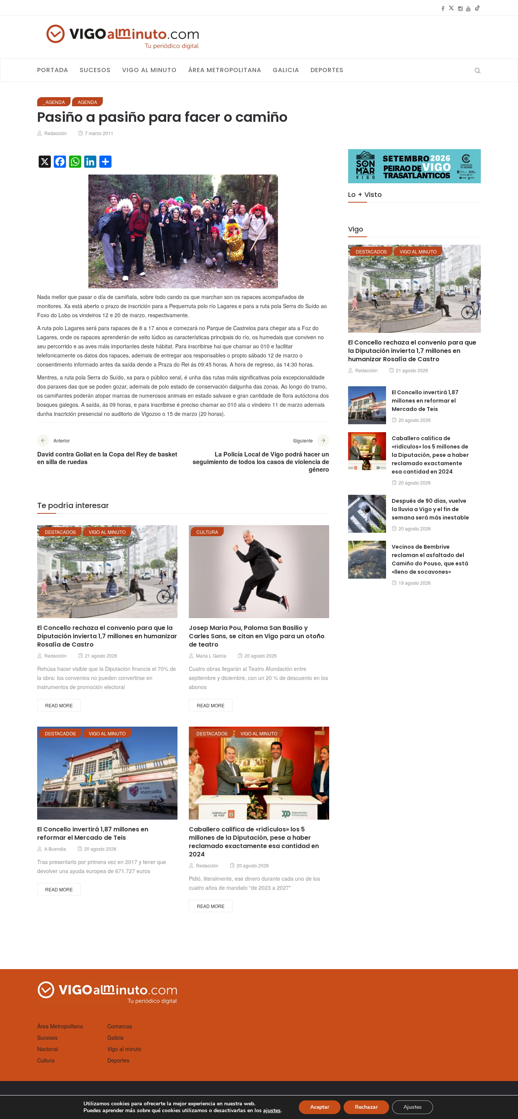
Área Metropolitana (224, 70)
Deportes (327, 70)
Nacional (47, 1049)
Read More (59, 705)
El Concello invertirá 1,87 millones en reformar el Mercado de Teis (92, 833)
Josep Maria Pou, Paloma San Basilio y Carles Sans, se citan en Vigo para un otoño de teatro (257, 636)
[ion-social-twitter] (451, 8)
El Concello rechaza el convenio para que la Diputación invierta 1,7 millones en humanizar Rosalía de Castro (107, 636)
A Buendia (55, 848)
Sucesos (95, 70)
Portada (52, 70)
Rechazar (366, 1107)
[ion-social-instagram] (460, 8)
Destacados (60, 532)
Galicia (286, 70)
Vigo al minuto (149, 70)
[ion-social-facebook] (442, 8)
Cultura (207, 532)
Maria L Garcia (211, 655)
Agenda (87, 102)
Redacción (55, 133)
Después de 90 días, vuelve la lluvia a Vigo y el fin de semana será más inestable (430, 509)
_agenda (54, 102)
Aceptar (319, 1107)
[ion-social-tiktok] (477, 8)
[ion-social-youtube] (468, 8)
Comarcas (119, 1026)
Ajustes (412, 1107)
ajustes (272, 1110)
